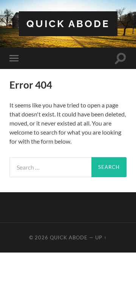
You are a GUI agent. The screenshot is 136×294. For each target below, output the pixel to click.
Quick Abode (68, 23)
